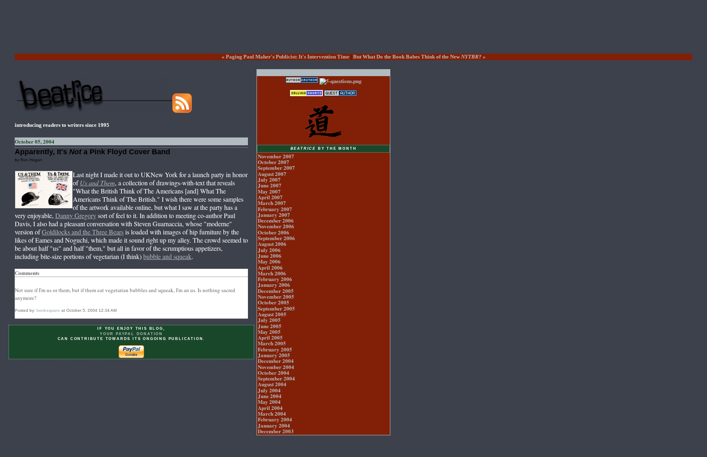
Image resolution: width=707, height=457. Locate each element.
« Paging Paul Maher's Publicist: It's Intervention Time (285, 57)
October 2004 (273, 372)
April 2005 (270, 337)
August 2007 (272, 174)
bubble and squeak (167, 256)
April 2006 (270, 267)
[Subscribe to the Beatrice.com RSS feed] (182, 110)
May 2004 (269, 401)
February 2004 (275, 419)
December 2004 (276, 361)
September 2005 (276, 308)
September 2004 (276, 378)
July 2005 (269, 320)
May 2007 (269, 191)
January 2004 (274, 425)
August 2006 (272, 244)
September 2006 (276, 238)
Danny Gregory (75, 215)
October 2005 (273, 302)
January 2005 (274, 355)
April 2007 (270, 197)
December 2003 (276, 431)
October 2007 (273, 162)
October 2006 (273, 232)
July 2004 (269, 390)
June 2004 (269, 396)
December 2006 (276, 220)
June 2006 (269, 255)
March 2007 (272, 203)
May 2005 (269, 331)
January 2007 (274, 214)
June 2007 (269, 185)
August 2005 (272, 314)
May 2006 (269, 261)
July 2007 (269, 179)
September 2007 (276, 167)
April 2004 (270, 408)
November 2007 (276, 156)
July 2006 (269, 250)
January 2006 (274, 284)
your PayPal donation (131, 334)
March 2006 (272, 273)
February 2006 (275, 279)
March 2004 (272, 413)
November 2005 (276, 296)
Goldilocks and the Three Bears (83, 231)
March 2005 (272, 343)
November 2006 (276, 226)
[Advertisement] (353, 33)
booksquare (48, 310)
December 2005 (276, 291)
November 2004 (276, 367)
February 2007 (275, 209)
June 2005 (269, 326)
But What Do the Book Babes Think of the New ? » (419, 57)
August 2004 (272, 384)
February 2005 (275, 349)
